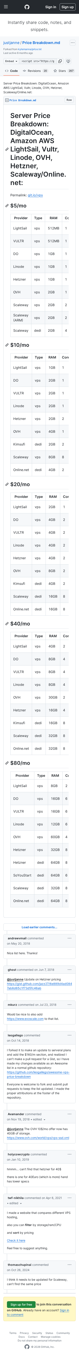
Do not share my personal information (40, 1340)
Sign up (68, 7)
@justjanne (15, 979)
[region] (39, 511)
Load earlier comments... (39, 927)
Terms (12, 1333)
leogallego (15, 1035)
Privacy (24, 1333)
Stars (66, 70)
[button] (60, 61)
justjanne (11, 42)
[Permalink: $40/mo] (7, 624)
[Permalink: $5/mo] (7, 205)
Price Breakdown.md (41, 42)
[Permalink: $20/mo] (7, 484)
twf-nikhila (16, 1198)
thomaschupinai (19, 1264)
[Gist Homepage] (26, 6)
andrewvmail (17, 938)
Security (37, 1333)
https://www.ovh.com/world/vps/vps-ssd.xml (38, 1137)
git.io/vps (35, 195)
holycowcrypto (19, 1154)
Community (63, 1333)
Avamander (16, 1114)
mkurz (12, 1004)
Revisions (37, 70)
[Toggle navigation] (5, 7)
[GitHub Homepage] (26, 1347)
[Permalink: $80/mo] (7, 763)
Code (14, 70)
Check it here (16, 1240)
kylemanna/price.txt (30, 49)
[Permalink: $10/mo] (7, 345)
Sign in (50, 7)
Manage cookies (50, 1336)
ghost (12, 969)
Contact (32, 1336)
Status (49, 1333)
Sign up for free (21, 1304)
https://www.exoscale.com (25, 1018)
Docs (22, 1336)
